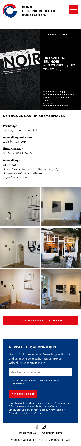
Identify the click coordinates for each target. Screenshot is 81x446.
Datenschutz (51, 433)
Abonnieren (23, 393)
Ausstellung (55, 34)
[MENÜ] (73, 9)
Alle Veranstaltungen (40, 320)
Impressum (27, 433)
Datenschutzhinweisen (48, 380)
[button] (20, 206)
